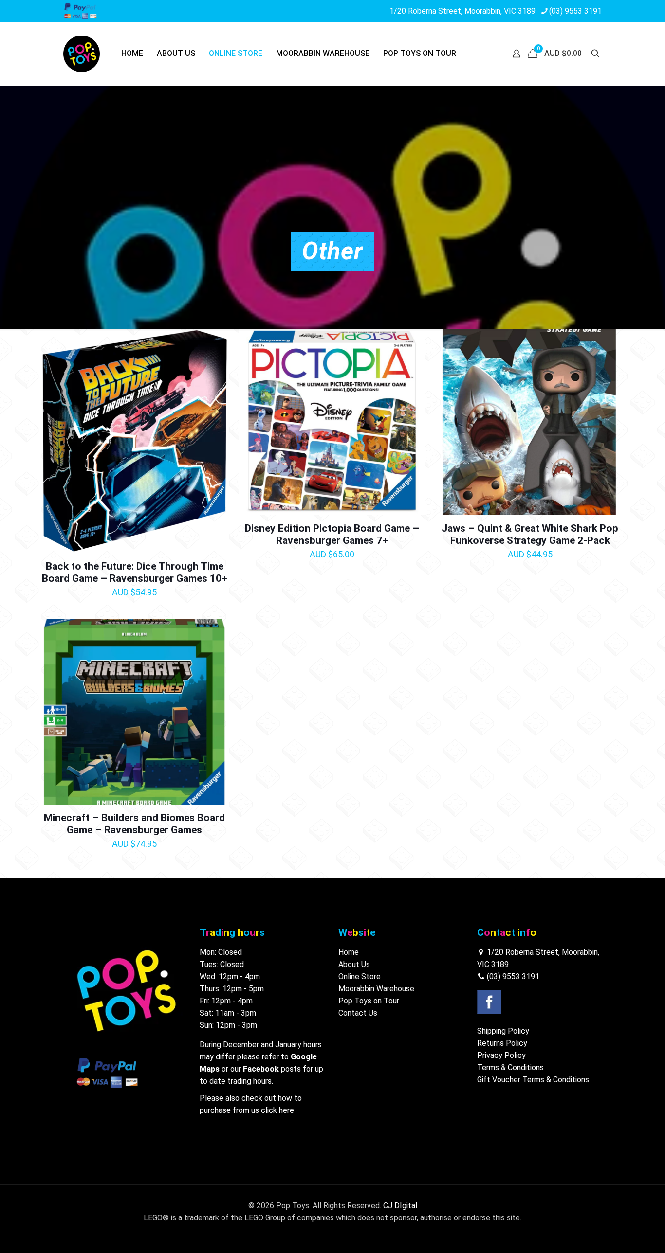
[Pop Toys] (81, 53)
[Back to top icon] (618, 1233)
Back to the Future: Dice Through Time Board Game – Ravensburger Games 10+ (134, 572)
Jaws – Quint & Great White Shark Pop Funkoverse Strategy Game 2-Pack (530, 534)
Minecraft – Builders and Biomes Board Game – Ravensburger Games (134, 824)
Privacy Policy (501, 1055)
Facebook (261, 1069)
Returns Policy (502, 1043)
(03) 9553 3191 (575, 11)
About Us (354, 964)
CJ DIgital (400, 1205)
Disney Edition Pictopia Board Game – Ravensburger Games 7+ (332, 534)
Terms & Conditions (510, 1067)
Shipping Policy (503, 1031)
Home (348, 952)
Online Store (359, 976)
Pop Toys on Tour (368, 1000)
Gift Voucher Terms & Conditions (533, 1079)
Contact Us (357, 1013)
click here (277, 1110)
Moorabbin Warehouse (376, 988)
